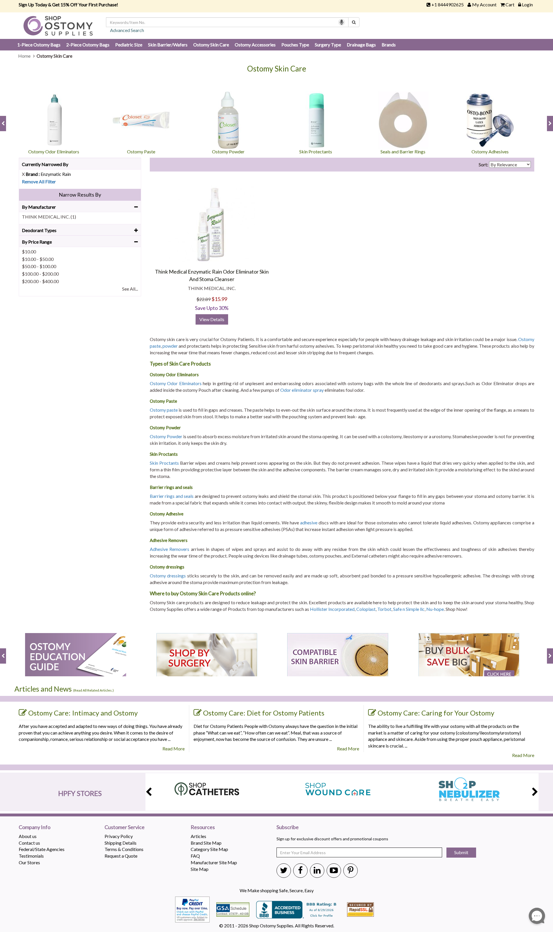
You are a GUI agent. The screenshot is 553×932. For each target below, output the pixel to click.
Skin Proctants (164, 463)
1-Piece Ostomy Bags (38, 44)
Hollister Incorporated (332, 609)
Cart (509, 4)
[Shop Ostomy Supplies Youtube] (334, 870)
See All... (130, 288)
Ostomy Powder (166, 436)
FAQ (195, 855)
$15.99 (219, 299)
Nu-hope (435, 609)
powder (170, 346)
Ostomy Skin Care (211, 44)
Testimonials (31, 855)
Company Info (34, 827)
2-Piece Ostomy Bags (87, 44)
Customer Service (125, 827)
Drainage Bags (361, 44)
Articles (198, 836)
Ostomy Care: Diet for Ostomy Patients (263, 713)
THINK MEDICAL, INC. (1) (49, 216)
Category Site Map (209, 849)
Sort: (483, 164)
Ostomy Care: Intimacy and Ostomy (83, 713)
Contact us (29, 843)
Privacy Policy (119, 836)
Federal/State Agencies (42, 849)
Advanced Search (127, 30)
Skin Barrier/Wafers (168, 44)
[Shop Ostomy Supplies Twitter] (283, 870)
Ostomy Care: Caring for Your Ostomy (436, 713)
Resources (203, 827)
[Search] (353, 22)
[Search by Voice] (341, 22)
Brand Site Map (206, 843)
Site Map (200, 869)
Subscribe (287, 827)
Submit (461, 852)
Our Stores (29, 862)
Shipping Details (121, 843)
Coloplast (366, 609)
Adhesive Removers (169, 549)
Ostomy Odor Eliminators (176, 383)
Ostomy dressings (168, 575)
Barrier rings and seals (172, 496)
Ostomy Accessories (255, 44)
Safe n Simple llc (409, 609)
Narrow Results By (80, 194)
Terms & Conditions (124, 849)
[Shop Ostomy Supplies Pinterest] (350, 870)
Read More (173, 748)
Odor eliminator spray (302, 390)
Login (527, 4)
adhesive (308, 522)
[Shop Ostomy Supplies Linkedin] (317, 870)
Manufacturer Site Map (214, 862)
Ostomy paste (164, 410)
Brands (389, 44)
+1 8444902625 (447, 4)
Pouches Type (295, 44)
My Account (484, 4)
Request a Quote (121, 855)
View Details (211, 319)
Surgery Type (328, 44)
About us (28, 836)
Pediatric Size (128, 44)
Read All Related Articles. (93, 690)
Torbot (384, 609)
